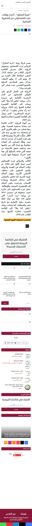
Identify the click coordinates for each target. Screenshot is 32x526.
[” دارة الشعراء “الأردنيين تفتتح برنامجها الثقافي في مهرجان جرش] (8, 287)
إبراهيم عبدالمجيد (17, 356)
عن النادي (11, 514)
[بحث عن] (30, 6)
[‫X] (25, 30)
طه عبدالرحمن (17, 380)
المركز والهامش (19, 354)
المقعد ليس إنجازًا (18, 360)
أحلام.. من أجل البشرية (17, 371)
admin (20, 388)
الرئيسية (26, 10)
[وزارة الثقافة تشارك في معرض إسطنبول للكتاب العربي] (24, 271)
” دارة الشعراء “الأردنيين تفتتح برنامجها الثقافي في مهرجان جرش (9, 294)
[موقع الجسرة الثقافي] (23, 2)
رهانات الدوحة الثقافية (17, 378)
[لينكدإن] (22, 30)
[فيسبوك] (29, 30)
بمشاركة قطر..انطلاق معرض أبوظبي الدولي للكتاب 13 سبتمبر (9, 278)
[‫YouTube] (18, 442)
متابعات (20, 10)
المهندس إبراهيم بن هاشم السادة (12, 363)
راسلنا (23, 514)
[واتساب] (18, 30)
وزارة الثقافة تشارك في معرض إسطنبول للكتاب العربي (24, 278)
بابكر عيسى (18, 373)
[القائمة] (2, 6)
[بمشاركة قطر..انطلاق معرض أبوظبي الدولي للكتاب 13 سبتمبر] (8, 271)
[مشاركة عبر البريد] (15, 30)
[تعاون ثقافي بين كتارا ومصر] (24, 287)
